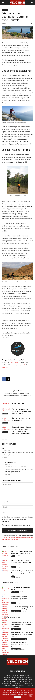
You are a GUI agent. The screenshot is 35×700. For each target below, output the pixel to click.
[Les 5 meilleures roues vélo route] (5, 591)
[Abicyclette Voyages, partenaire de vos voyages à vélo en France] (6, 411)
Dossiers (13, 567)
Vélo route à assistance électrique (19, 639)
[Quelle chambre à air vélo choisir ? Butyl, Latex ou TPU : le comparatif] (5, 566)
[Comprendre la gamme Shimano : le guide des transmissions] (5, 603)
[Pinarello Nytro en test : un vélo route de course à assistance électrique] (5, 639)
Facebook (22, 365)
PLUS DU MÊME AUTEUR (18, 404)
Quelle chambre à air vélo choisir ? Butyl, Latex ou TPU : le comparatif (21, 563)
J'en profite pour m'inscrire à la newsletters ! (16, 525)
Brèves (12, 555)
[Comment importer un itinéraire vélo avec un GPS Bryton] (5, 652)
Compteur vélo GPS (15, 629)
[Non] (33, 694)
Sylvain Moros (17, 391)
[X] (8, 379)
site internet (15, 362)
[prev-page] (3, 438)
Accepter (17, 697)
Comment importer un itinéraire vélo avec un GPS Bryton (20, 645)
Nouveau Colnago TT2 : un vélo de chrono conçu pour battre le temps (22, 573)
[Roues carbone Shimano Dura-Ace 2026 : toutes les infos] (5, 554)
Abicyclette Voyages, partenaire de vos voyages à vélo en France (22, 411)
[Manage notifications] (30, 695)
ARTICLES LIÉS (6, 404)
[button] (3, 2)
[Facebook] (4, 379)
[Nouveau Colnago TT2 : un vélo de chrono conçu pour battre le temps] (5, 573)
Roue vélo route (14, 591)
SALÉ (3, 448)
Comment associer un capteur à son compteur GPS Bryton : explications (21, 625)
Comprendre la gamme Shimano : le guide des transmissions (19, 599)
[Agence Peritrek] (17, 349)
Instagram (5, 367)
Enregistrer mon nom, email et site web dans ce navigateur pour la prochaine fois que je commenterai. (17, 519)
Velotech (4, 7)
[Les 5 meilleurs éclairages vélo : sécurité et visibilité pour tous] (5, 615)
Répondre (4, 457)
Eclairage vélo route (15, 611)
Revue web (11, 7)
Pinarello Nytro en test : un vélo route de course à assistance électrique (22, 635)
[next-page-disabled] (6, 438)
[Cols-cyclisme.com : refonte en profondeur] (6, 420)
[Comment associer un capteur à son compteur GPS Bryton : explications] (5, 631)
